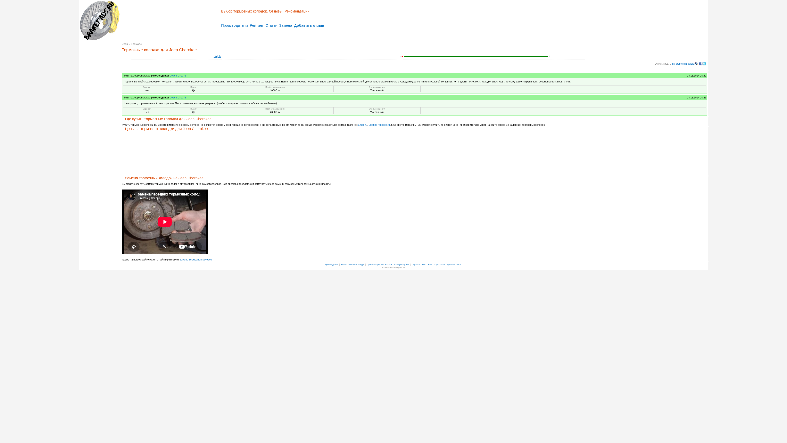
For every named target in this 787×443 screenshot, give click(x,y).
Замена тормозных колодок (352, 265)
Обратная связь (419, 265)
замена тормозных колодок (196, 259)
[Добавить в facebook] (701, 64)
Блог (430, 265)
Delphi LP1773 (177, 75)
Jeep (125, 44)
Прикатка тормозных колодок (379, 265)
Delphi (217, 56)
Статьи (271, 25)
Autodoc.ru (384, 124)
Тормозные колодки (99, 20)
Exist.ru (372, 124)
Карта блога (439, 265)
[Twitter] (704, 64)
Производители (234, 25)
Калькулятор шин (401, 265)
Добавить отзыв (454, 265)
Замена (285, 25)
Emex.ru (362, 124)
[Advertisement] (100, 105)
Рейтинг (256, 25)
